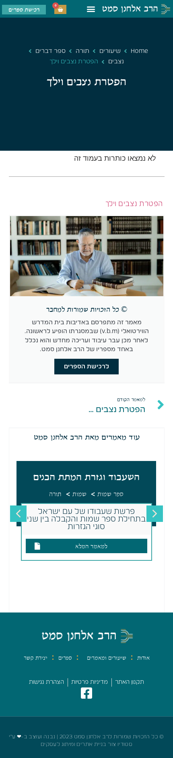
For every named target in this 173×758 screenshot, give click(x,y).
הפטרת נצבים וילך (134, 203)
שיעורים (110, 51)
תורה (82, 51)
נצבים (116, 62)
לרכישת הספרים (86, 367)
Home (139, 51)
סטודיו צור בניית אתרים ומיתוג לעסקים (86, 744)
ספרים (65, 658)
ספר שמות (110, 494)
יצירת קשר (35, 658)
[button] (90, 9)
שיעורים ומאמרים (106, 658)
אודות (143, 658)
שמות (79, 494)
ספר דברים (50, 51)
